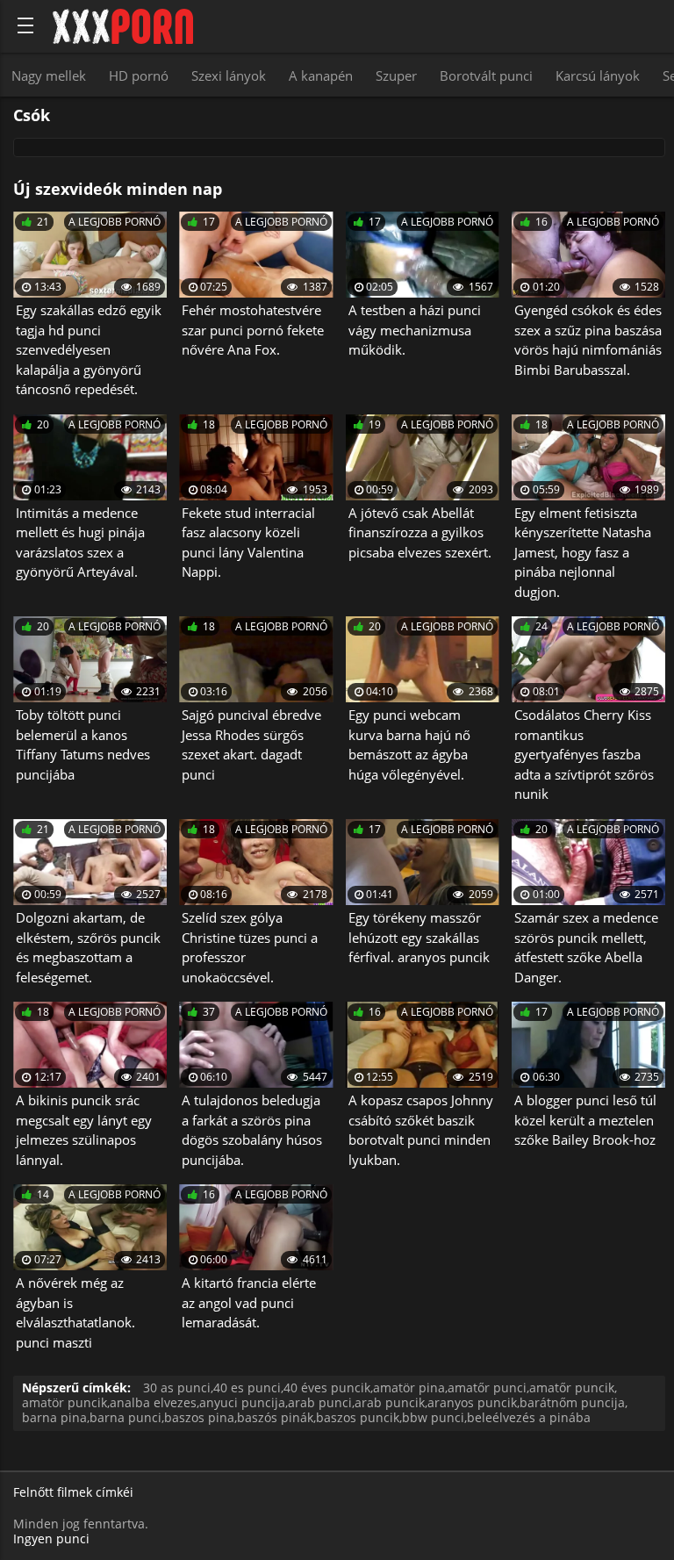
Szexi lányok (228, 75)
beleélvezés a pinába (529, 1417)
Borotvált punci (486, 75)
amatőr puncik (571, 1387)
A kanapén (321, 75)
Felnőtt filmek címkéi (73, 1492)
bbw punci (433, 1417)
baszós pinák (275, 1417)
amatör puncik (64, 1402)
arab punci (320, 1402)
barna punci (125, 1417)
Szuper (396, 75)
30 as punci (177, 1387)
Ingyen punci (51, 1538)
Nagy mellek (48, 75)
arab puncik (390, 1402)
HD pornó (138, 75)
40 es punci (247, 1387)
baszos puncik (357, 1417)
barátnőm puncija (572, 1402)
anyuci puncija (242, 1402)
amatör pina (409, 1387)
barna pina (54, 1417)
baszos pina (199, 1417)
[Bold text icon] (25, 25)
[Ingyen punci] (123, 26)
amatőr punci (487, 1387)
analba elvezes (153, 1402)
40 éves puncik (326, 1387)
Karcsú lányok (598, 75)
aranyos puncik (472, 1402)
